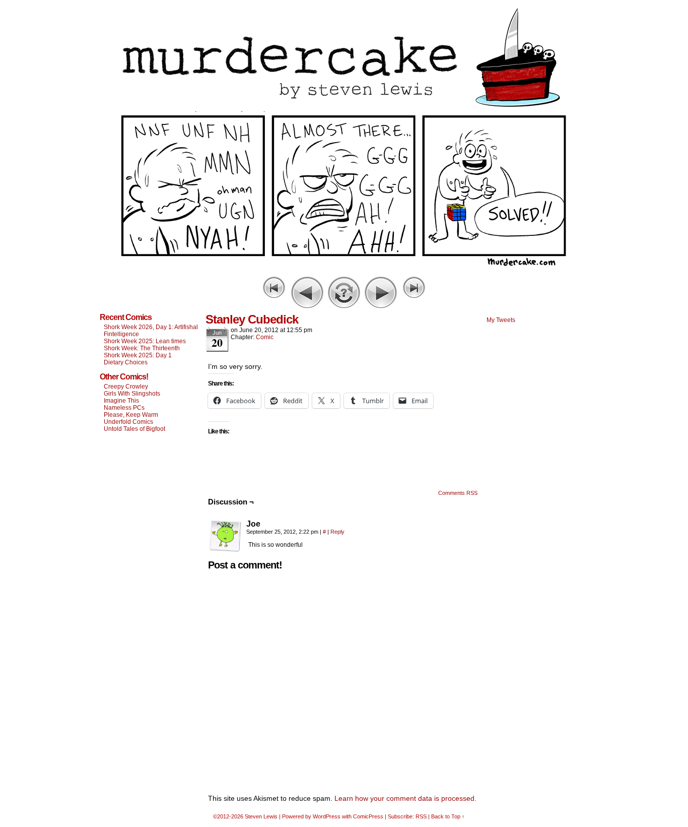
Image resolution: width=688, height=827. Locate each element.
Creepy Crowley (126, 386)
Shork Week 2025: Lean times (145, 341)
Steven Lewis (261, 816)
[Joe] (225, 536)
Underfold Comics (128, 421)
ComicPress (368, 816)
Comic (264, 337)
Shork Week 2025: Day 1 (138, 355)
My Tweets (501, 320)
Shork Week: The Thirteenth (142, 348)
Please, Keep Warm (131, 414)
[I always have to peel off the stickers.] (344, 272)
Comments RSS (457, 493)
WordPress (326, 816)
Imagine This (121, 400)
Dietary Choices (126, 362)
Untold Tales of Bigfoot (134, 428)
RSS (421, 816)
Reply (337, 532)
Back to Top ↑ (448, 816)
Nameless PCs (124, 407)
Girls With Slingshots (132, 393)
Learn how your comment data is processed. (405, 798)
